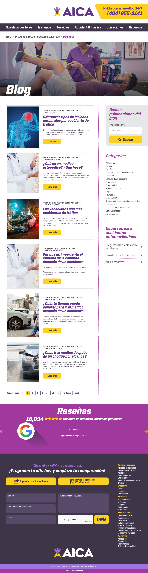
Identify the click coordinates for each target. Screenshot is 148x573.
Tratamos (44, 27)
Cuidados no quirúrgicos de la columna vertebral (129, 531)
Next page (67, 393)
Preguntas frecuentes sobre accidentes (37, 36)
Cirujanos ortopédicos (127, 470)
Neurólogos (123, 473)
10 (53, 393)
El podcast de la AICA (114, 188)
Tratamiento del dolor (127, 528)
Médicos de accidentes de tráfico (129, 481)
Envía (101, 519)
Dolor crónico (111, 185)
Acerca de (122, 539)
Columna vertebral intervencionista (126, 524)
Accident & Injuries (88, 27)
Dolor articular (112, 182)
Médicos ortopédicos (127, 468)
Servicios (62, 27)
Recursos (135, 27)
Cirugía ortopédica (125, 515)
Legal (108, 191)
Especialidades (124, 499)
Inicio (8, 36)
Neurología (110, 195)
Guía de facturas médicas (120, 255)
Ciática (109, 166)
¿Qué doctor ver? (115, 262)
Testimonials (123, 544)
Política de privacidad (127, 546)
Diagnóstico (123, 504)
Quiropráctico (111, 204)
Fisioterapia (123, 507)
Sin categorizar (112, 214)
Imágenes (122, 502)
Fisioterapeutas (124, 475)
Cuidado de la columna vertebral (119, 172)
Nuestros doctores (19, 27)
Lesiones (122, 491)
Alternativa (122, 509)
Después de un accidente (116, 179)
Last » (77, 393)
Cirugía (109, 169)
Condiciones (123, 493)
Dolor (120, 488)
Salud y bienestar (113, 211)
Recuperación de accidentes (118, 207)
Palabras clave (117, 125)
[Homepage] (74, 11)
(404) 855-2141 (122, 11)
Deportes (110, 175)
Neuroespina (123, 518)
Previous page (13, 393)
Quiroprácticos (124, 478)
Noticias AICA (111, 198)
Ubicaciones (115, 27)
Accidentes (110, 163)
